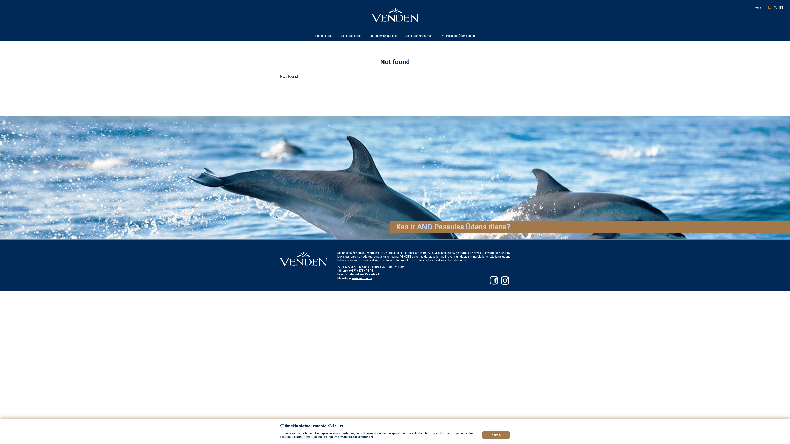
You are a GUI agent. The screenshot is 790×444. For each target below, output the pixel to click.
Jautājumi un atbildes (383, 35)
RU (775, 7)
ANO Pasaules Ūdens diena (457, 35)
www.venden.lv (362, 278)
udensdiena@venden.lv (364, 274)
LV (769, 7)
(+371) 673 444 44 (361, 270)
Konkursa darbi (351, 35)
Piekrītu (496, 434)
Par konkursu (323, 35)
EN (781, 7)
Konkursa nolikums (418, 35)
